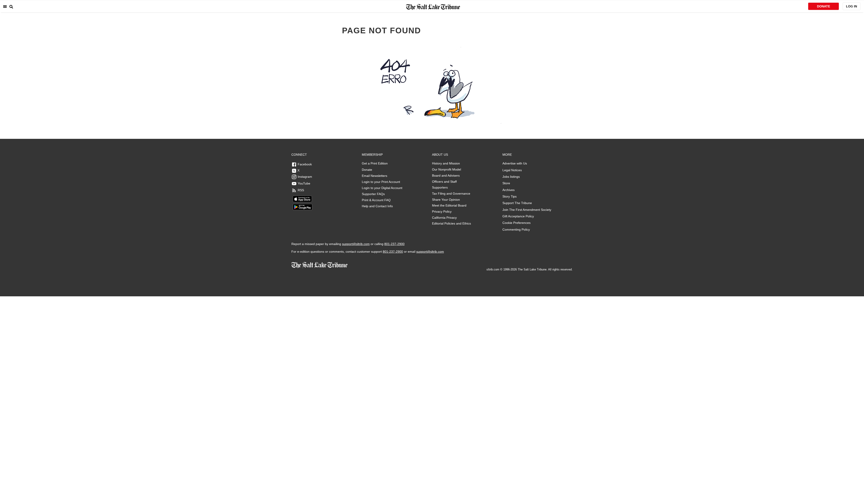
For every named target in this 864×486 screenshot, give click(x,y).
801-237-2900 (394, 244)
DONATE (823, 6)
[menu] (5, 6)
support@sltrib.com (356, 244)
